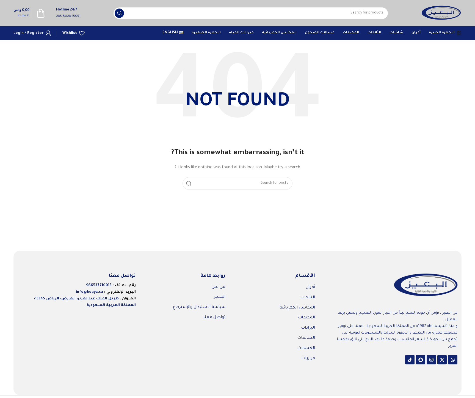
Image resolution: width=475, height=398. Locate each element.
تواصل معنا (214, 317)
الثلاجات (307, 298)
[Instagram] (431, 359)
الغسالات (306, 348)
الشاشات (306, 338)
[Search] (119, 13)
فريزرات (308, 358)
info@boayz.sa (89, 292)
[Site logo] (441, 13)
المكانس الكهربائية (297, 308)
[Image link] (426, 286)
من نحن (218, 287)
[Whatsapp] (452, 359)
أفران (310, 287)
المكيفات (306, 318)
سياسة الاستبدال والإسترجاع (199, 307)
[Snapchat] (420, 359)
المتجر (219, 297)
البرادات (308, 328)
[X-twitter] (442, 359)
